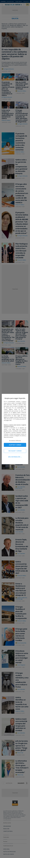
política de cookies (20, 419)
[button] (15, 440)
